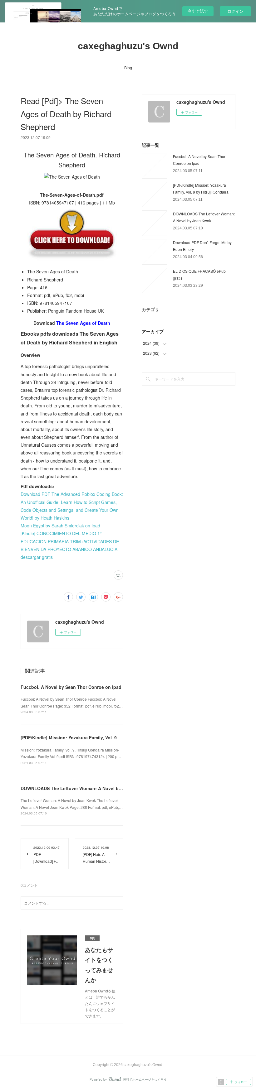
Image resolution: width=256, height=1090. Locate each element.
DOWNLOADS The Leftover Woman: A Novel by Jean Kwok (83, 788)
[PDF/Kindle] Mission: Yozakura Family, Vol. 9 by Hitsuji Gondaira (90, 737)
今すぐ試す (198, 11)
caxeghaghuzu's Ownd (128, 46)
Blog (128, 67)
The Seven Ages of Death (83, 323)
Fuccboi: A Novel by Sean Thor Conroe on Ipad (71, 687)
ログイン (235, 11)
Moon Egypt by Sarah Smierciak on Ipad (60, 525)
